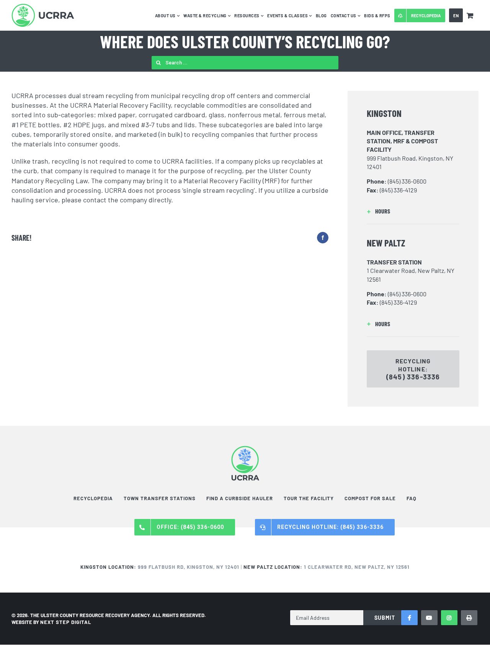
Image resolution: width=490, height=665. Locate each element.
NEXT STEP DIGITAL (65, 622)
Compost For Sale (370, 498)
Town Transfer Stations (160, 498)
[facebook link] (409, 617)
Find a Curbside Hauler (239, 498)
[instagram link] (449, 617)
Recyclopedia (93, 498)
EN (456, 15)
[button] (413, 211)
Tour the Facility (309, 498)
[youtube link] (429, 617)
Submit (384, 617)
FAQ (411, 498)
